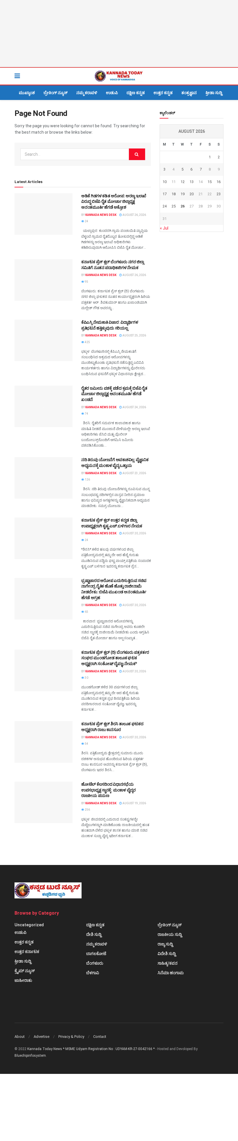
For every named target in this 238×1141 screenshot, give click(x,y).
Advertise (41, 1036)
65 (86, 611)
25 (174, 206)
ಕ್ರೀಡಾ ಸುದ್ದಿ (213, 92)
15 (210, 182)
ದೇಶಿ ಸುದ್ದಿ (93, 934)
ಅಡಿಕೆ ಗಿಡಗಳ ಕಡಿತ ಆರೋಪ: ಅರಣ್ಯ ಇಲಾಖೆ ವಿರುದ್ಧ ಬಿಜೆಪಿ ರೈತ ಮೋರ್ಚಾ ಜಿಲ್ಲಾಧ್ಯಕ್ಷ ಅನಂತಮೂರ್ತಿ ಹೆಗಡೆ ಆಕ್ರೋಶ (113, 201)
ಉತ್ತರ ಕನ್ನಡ (163, 92)
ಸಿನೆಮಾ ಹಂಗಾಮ (171, 972)
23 (219, 194)
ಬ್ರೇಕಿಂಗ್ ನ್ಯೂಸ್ (56, 92)
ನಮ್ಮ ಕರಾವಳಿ (86, 92)
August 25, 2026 (134, 335)
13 (192, 182)
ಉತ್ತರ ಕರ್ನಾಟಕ (27, 951)
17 (165, 194)
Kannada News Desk (100, 214)
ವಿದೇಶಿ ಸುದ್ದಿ (167, 953)
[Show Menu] (17, 76)
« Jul (164, 228)
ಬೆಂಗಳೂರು (94, 963)
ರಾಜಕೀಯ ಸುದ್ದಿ (170, 934)
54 (86, 743)
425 (87, 342)
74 (86, 413)
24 (86, 221)
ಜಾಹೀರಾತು (23, 980)
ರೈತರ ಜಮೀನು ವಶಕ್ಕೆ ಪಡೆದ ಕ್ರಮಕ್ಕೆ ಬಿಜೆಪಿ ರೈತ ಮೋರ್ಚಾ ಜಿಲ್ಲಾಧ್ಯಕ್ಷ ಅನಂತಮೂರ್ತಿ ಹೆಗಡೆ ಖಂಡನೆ (114, 394)
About (20, 1036)
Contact (99, 1036)
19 (183, 194)
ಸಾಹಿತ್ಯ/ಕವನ (168, 963)
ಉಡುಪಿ (112, 92)
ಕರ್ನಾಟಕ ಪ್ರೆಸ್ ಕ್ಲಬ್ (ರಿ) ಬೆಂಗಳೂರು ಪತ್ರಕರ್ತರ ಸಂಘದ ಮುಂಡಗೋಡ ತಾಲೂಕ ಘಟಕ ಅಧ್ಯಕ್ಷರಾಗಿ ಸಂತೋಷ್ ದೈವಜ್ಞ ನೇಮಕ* (115, 658)
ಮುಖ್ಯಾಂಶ (27, 92)
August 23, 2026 (134, 473)
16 (219, 182)
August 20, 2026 (134, 533)
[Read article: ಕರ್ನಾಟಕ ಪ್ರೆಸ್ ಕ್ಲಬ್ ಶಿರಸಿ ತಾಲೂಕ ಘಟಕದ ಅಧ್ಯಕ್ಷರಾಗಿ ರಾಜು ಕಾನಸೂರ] (44, 742)
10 (165, 182)
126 (87, 479)
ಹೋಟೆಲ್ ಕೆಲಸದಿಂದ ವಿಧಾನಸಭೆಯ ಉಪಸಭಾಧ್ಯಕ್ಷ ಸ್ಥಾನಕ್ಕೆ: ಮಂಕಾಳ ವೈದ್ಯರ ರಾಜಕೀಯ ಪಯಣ (108, 790)
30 (86, 677)
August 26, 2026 (134, 214)
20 (192, 194)
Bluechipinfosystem (30, 1056)
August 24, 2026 (134, 407)
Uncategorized (29, 925)
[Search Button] (220, 76)
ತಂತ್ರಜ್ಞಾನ (189, 92)
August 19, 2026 (134, 803)
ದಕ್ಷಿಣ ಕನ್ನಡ (136, 92)
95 (86, 281)
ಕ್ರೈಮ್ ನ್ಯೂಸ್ (25, 970)
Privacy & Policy (71, 1036)
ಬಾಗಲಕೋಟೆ (96, 953)
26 (183, 206)
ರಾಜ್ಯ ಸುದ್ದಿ (165, 944)
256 (87, 809)
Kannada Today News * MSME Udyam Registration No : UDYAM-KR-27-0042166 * (91, 1049)
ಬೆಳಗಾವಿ (92, 972)
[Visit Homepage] (119, 76)
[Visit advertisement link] (119, 33)
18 (174, 194)
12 (183, 182)
